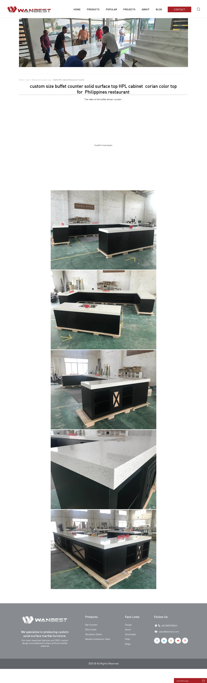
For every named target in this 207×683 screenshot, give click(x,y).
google (171, 641)
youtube (178, 641)
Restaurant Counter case (42, 80)
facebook (157, 641)
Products (93, 9)
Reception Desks (93, 634)
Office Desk (90, 629)
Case (28, 80)
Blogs (128, 643)
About (146, 9)
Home (77, 9)
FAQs (127, 639)
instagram (185, 641)
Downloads (130, 634)
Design (128, 624)
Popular (111, 9)
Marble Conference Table (97, 639)
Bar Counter (91, 624)
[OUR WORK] (103, 66)
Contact (179, 9)
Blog (159, 9)
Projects (129, 9)
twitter (164, 641)
